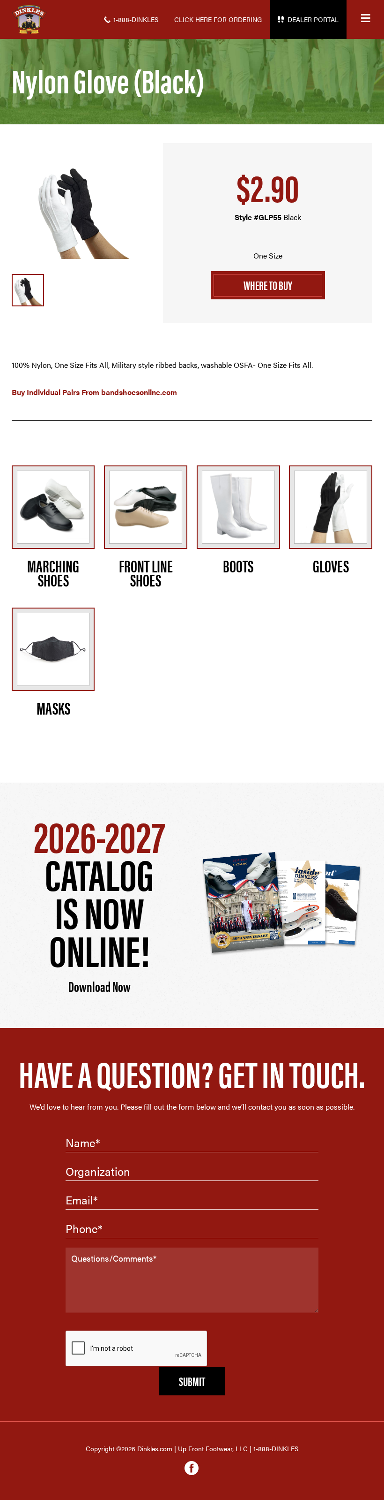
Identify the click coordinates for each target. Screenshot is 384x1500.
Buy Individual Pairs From (94, 392)
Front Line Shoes (146, 572)
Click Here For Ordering (218, 19)
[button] (365, 19)
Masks (53, 707)
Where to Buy (268, 285)
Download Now (99, 986)
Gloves (331, 565)
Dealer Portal (313, 19)
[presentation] (137, 1349)
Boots (238, 565)
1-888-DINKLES (135, 19)
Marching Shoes (53, 572)
